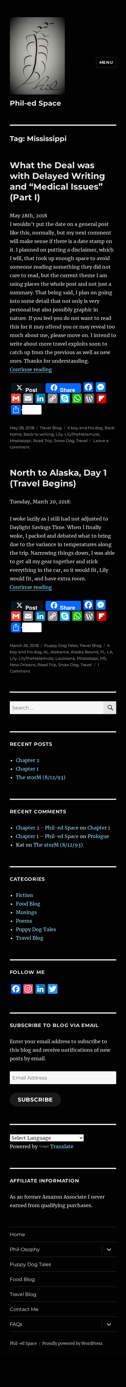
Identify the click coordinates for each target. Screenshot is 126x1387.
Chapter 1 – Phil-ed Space (47, 836)
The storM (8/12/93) (40, 777)
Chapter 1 (27, 769)
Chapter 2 (27, 760)
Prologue (98, 836)
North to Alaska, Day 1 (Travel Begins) (58, 477)
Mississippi (20, 440)
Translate (61, 1146)
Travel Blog (51, 427)
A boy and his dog (85, 427)
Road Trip (42, 440)
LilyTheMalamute (82, 434)
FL (102, 651)
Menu (106, 62)
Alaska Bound (84, 651)
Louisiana (65, 658)
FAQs (16, 1324)
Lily (59, 434)
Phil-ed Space (35, 103)
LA (109, 651)
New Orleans (22, 664)
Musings (26, 912)
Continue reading (31, 369)
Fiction (24, 895)
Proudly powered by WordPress (72, 1343)
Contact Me (24, 1309)
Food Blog (28, 904)
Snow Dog (64, 440)
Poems (24, 921)
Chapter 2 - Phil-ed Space (47, 828)
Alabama (59, 651)
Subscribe (35, 1099)
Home (17, 1234)
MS (103, 658)
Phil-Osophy (25, 1249)
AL (46, 651)
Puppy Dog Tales (61, 645)
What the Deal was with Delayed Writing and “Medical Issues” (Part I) (57, 181)
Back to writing (39, 434)
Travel (82, 440)
